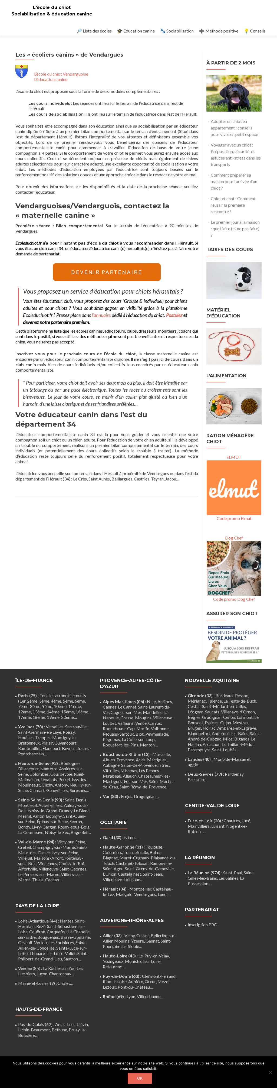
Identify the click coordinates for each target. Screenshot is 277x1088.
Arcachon (211, 744)
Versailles (55, 726)
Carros (154, 723)
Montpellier (140, 888)
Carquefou (57, 931)
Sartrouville (76, 726)
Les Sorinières (61, 942)
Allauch (130, 775)
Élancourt (51, 748)
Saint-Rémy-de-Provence (143, 786)
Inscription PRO (202, 924)
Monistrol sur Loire (142, 961)
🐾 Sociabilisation (177, 30)
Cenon (229, 717)
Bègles (194, 717)
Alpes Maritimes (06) (123, 701)
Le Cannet (127, 706)
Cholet (64, 983)
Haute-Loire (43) (119, 955)
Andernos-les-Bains (230, 733)
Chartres (232, 820)
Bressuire (196, 779)
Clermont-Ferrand (159, 976)
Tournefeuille (136, 852)
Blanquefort (199, 733)
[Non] (270, 1072)
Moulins (121, 940)
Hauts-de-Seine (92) (38, 763)
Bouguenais (48, 937)
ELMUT (234, 457)
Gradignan (212, 717)
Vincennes (47, 863)
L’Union (109, 873)
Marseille (161, 754)
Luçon (42, 973)
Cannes (109, 706)
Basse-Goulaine (75, 937)
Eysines (212, 722)
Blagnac (110, 857)
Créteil (24, 847)
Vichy (129, 935)
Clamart (37, 790)
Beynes (68, 748)
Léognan (195, 711)
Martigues (157, 759)
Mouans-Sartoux (118, 733)
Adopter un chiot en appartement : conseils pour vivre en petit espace (234, 128)
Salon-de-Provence (139, 765)
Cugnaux (141, 857)
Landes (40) (199, 759)
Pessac (241, 695)
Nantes (66, 920)
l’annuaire (101, 315)
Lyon (131, 996)
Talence (214, 700)
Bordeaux (224, 695)
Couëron (37, 931)
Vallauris (126, 723)
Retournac (112, 966)
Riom (108, 981)
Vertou (40, 942)
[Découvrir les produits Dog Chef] (234, 567)
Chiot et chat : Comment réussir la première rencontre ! (233, 205)
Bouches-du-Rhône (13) (126, 754)
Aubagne (111, 765)
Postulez (174, 315)
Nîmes (130, 837)
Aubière (135, 981)
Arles (141, 759)
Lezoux (109, 986)
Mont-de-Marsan (229, 759)
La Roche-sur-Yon (59, 968)
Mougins (143, 717)
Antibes (164, 701)
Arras (60, 1024)
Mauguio (124, 894)
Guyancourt (65, 742)
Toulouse (154, 846)
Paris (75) (27, 695)
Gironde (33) (200, 695)
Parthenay (234, 774)
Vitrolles (111, 770)
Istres (163, 765)
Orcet (150, 981)
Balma (155, 852)
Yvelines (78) (30, 726)
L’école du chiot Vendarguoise (61, 73)
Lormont (245, 717)
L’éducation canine (50, 79)
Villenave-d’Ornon (238, 711)
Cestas (194, 706)
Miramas (128, 770)
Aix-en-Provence (118, 759)
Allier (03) (112, 935)
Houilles (26, 737)
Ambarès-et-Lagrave (236, 727)
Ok (140, 1078)
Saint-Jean (152, 873)
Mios (228, 738)
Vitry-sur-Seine (71, 841)
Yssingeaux (113, 961)
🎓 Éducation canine (136, 30)
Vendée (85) (29, 968)
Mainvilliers (199, 826)
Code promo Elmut (234, 518)
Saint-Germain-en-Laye (39, 732)
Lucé (246, 820)
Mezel (163, 981)
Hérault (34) (115, 888)
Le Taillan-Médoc (238, 744)
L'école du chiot (52, 7)
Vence (141, 723)
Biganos (241, 738)
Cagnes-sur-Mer (126, 712)
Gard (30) (112, 837)
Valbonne (160, 728)
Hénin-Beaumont (34, 1029)
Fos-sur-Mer (135, 781)
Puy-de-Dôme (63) (121, 976)
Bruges (194, 727)
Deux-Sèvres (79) (205, 774)
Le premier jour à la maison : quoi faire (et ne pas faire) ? (235, 228)
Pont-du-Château (134, 986)
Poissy (69, 732)
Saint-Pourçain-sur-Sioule (137, 943)
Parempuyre (199, 749)
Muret (125, 857)
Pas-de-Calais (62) (35, 1024)
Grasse (126, 717)
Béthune (59, 1029)
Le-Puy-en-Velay (153, 955)
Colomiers (112, 852)
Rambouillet (29, 748)
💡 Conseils (255, 30)
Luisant (218, 826)
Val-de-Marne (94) (36, 841)
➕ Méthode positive (218, 30)
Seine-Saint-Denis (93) (40, 799)
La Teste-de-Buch (239, 700)
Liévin (82, 1024)
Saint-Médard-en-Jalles (224, 706)
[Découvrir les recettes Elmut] (234, 487)
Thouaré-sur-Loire (46, 953)
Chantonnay (60, 973)
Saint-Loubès (224, 749)
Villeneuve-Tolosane (121, 879)
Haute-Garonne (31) (123, 846)
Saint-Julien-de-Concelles (52, 945)
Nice (151, 701)
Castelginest (129, 873)
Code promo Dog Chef (234, 599)
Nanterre (48, 768)
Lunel (162, 894)
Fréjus (126, 796)
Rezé (40, 926)
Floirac (209, 727)
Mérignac (197, 700)
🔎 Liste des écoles (94, 30)
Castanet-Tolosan (132, 863)
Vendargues (145, 894)
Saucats (212, 711)
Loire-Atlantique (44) (37, 920)
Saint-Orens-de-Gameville (149, 868)
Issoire (120, 981)
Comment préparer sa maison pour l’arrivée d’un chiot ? (234, 181)
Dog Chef (234, 537)
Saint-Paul (232, 872)
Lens (71, 1024)
